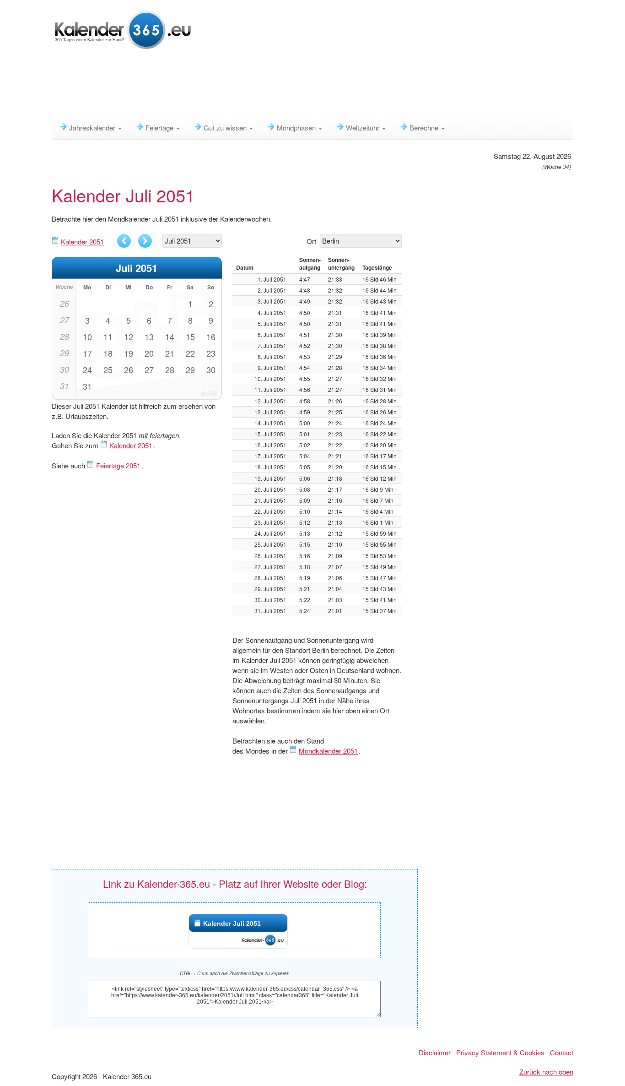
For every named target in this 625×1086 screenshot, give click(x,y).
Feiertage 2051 (118, 465)
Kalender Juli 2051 (232, 923)
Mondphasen (297, 127)
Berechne (424, 127)
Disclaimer (435, 1052)
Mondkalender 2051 (328, 750)
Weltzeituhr (363, 127)
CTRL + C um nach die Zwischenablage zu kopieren (235, 973)
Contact (561, 1052)
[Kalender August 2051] (145, 241)
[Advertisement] (274, 84)
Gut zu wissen (226, 127)
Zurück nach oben (546, 1071)
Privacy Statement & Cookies (500, 1052)
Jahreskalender (93, 127)
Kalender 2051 (82, 241)
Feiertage (160, 127)
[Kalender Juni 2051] (124, 241)
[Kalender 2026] (123, 28)
